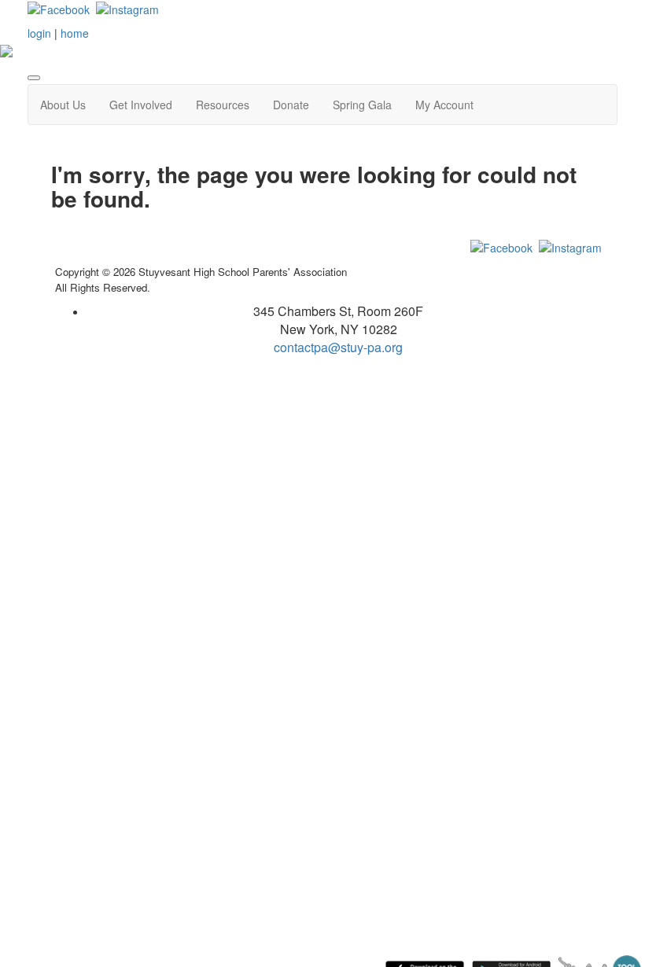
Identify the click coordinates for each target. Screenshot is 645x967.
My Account (444, 104)
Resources (222, 104)
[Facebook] (59, 8)
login (39, 33)
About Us (63, 104)
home (75, 33)
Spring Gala (362, 104)
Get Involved (140, 104)
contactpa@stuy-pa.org (338, 347)
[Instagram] (127, 8)
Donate (291, 104)
